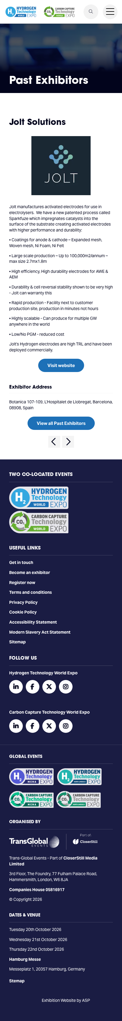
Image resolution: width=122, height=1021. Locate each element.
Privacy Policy (23, 602)
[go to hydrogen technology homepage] (20, 12)
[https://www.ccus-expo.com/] (78, 806)
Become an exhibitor (29, 572)
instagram (66, 687)
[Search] (91, 11)
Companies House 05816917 (37, 889)
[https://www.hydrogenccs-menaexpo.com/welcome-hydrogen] (31, 783)
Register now (22, 582)
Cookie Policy (23, 612)
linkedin (16, 687)
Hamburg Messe (25, 959)
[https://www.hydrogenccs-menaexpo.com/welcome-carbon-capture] (31, 806)
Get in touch (21, 562)
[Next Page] (68, 442)
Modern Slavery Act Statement (39, 632)
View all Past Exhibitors (61, 423)
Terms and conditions (30, 592)
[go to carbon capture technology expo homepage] (59, 12)
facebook (32, 687)
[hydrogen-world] (38, 507)
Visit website (61, 365)
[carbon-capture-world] (38, 531)
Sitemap (17, 642)
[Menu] (110, 11)
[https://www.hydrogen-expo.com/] (79, 783)
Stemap (17, 981)
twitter (49, 687)
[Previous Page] (54, 442)
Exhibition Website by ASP (66, 1000)
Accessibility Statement (33, 622)
